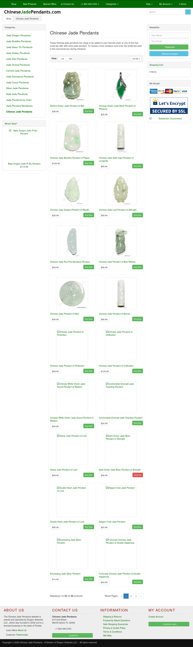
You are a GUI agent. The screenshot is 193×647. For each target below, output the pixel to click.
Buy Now (88, 111)
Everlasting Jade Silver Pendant (65, 573)
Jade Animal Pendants (18, 64)
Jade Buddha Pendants (18, 41)
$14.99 (55, 579)
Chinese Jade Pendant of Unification (116, 365)
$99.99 (55, 111)
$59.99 (55, 267)
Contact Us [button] (73, 635)
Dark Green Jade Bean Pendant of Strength (120, 469)
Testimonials (22, 634)
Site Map (107, 635)
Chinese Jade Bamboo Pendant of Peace (69, 157)
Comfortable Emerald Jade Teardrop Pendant (120, 417)
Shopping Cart (156, 64)
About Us (22, 630)
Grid (70, 58)
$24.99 (104, 423)
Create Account (156, 616)
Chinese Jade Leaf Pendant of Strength (118, 209)
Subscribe (170, 47)
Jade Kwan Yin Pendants (19, 47)
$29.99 (55, 215)
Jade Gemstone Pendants (20, 76)
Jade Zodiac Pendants (18, 53)
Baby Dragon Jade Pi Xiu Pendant (24, 163)
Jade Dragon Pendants (18, 35)
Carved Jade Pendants (18, 70)
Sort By (135, 58)
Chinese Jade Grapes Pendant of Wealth (69, 209)
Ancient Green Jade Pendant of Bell (67, 105)
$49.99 (55, 319)
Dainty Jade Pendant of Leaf (63, 469)
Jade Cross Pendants (17, 82)
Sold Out (137, 475)
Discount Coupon (169, 53)
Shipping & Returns (112, 616)
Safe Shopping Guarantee (115, 624)
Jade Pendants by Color (19, 99)
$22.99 (104, 114)
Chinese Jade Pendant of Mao (64, 313)
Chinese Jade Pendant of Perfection (67, 365)
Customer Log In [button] (170, 624)
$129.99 (56, 163)
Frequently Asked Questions (116, 620)
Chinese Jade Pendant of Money (114, 313)
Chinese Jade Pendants (31, 642)
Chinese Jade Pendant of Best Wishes (117, 261)
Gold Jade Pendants (17, 94)
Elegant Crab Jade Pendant (112, 521)
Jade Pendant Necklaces (19, 105)
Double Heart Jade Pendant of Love (67, 521)
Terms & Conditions (112, 631)
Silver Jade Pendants (17, 88)
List (62, 58)
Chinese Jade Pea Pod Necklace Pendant (70, 261)
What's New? (11, 123)
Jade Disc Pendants (16, 58)
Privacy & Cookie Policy (114, 627)
